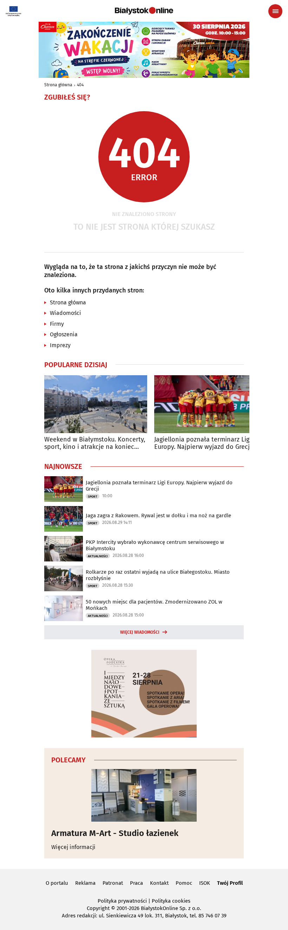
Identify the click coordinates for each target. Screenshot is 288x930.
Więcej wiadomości (139, 632)
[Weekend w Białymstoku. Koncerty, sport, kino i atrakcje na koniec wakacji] (95, 404)
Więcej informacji (73, 847)
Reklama (85, 883)
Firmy (57, 324)
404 (80, 84)
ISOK (204, 883)
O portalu (57, 883)
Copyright (98, 908)
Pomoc (184, 883)
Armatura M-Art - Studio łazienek (114, 833)
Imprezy (60, 345)
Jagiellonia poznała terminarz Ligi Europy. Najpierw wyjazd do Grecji (202, 443)
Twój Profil (230, 883)
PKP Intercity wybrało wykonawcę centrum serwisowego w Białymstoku (155, 545)
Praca (136, 883)
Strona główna (58, 84)
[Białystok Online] (144, 11)
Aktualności (98, 556)
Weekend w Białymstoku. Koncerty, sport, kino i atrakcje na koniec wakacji (94, 443)
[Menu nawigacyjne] (275, 11)
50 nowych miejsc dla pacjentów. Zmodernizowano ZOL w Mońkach (154, 605)
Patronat (113, 883)
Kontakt (159, 883)
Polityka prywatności (122, 901)
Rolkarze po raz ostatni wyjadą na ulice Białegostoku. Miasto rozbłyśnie (158, 575)
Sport (92, 496)
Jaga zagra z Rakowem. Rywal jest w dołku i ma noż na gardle (158, 515)
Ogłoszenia (64, 334)
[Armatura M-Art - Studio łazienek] (144, 795)
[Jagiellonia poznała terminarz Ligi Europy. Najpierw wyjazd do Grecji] (205, 404)
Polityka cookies (171, 901)
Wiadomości (65, 313)
